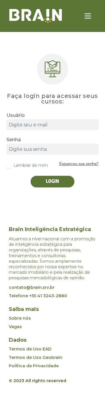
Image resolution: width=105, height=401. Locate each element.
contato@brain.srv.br (32, 287)
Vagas (15, 327)
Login (52, 181)
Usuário (15, 115)
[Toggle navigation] (88, 16)
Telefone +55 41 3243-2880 (38, 296)
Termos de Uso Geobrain (35, 357)
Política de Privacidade (34, 366)
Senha (13, 139)
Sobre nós (20, 318)
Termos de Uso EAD (30, 349)
